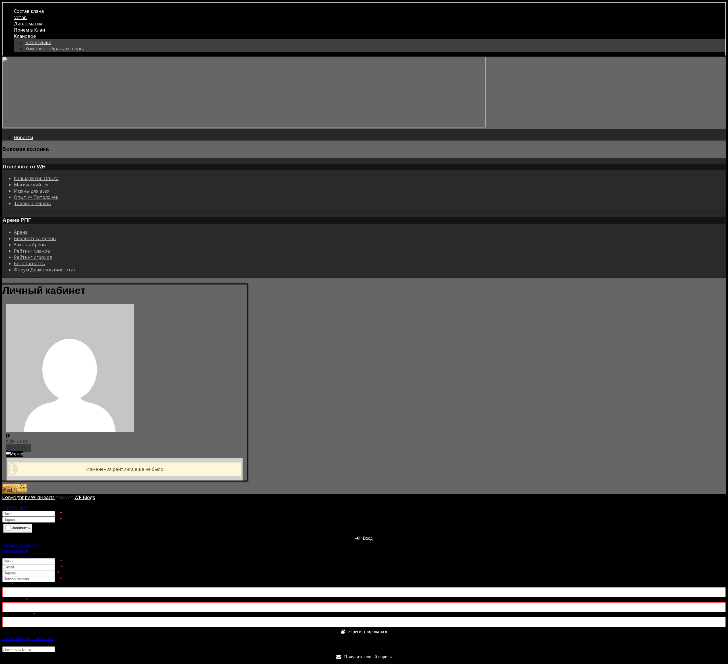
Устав (20, 17)
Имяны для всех (31, 191)
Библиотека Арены (35, 238)
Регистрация (14, 508)
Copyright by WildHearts (28, 497)
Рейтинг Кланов (32, 251)
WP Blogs (85, 497)
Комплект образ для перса (54, 49)
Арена (21, 232)
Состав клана (29, 11)
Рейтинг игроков (33, 257)
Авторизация (15, 550)
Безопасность (29, 263)
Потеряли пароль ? (20, 545)
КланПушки (38, 42)
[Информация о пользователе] (8, 435)
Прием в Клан (29, 30)
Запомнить (21, 528)
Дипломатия (28, 23)
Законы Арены (30, 245)
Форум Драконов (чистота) (44, 270)
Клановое (25, 36)
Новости (23, 137)
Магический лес (31, 185)
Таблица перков (32, 203)
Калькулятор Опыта (36, 178)
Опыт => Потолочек (36, 197)
